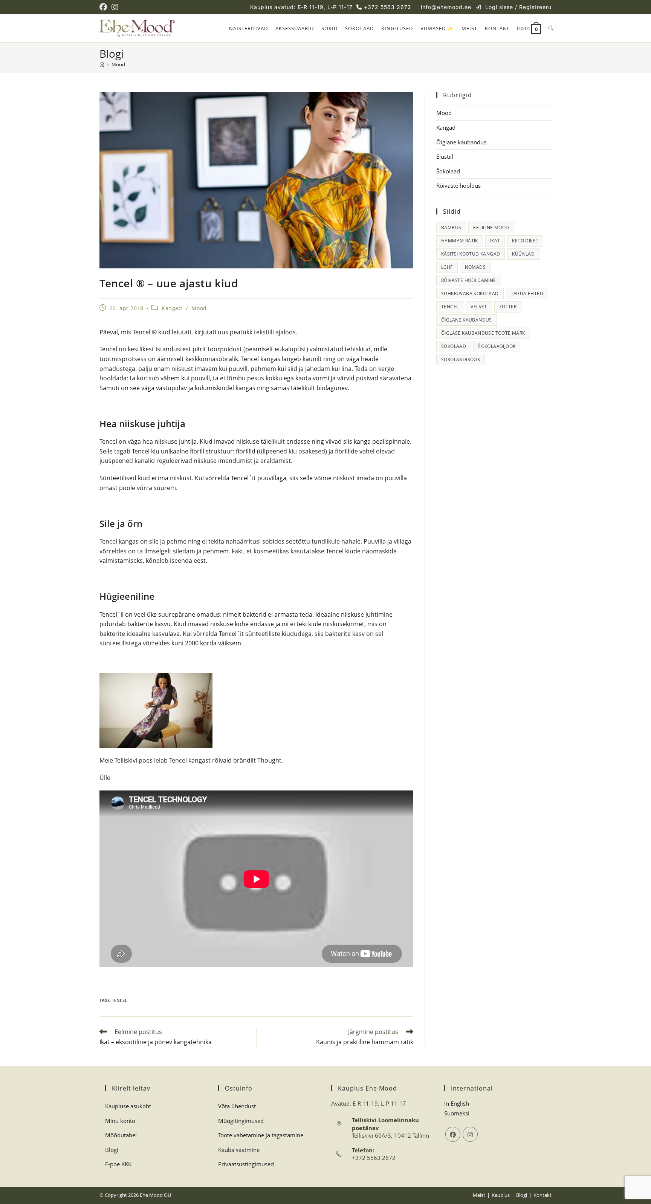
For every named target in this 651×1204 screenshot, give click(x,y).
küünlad (523, 254)
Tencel (119, 1000)
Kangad (172, 308)
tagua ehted (527, 293)
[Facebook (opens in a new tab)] (104, 7)
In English (456, 1103)
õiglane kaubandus (466, 320)
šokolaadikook (460, 359)
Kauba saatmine (239, 1149)
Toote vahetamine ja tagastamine (260, 1135)
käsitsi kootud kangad (470, 254)
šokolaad (453, 346)
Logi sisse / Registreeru (518, 7)
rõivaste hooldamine (468, 280)
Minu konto (120, 1120)
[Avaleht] (101, 64)
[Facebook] (452, 1134)
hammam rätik (459, 240)
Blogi (111, 1149)
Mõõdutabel (121, 1135)
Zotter (508, 306)
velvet (479, 306)
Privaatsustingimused (246, 1164)
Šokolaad (448, 171)
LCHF (447, 267)
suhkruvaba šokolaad (470, 293)
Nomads (475, 267)
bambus (451, 227)
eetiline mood (491, 227)
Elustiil (444, 156)
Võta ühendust (237, 1106)
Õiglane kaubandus (461, 142)
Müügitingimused (241, 1120)
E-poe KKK (118, 1164)
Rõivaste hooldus (458, 185)
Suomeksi (456, 1113)
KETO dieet (525, 240)
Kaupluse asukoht (128, 1106)
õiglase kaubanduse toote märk (483, 333)
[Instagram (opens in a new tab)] (115, 7)
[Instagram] (470, 1134)
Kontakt (542, 1195)
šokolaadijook (496, 346)
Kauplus (501, 1195)
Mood (118, 64)
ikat (495, 240)
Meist (479, 1195)
